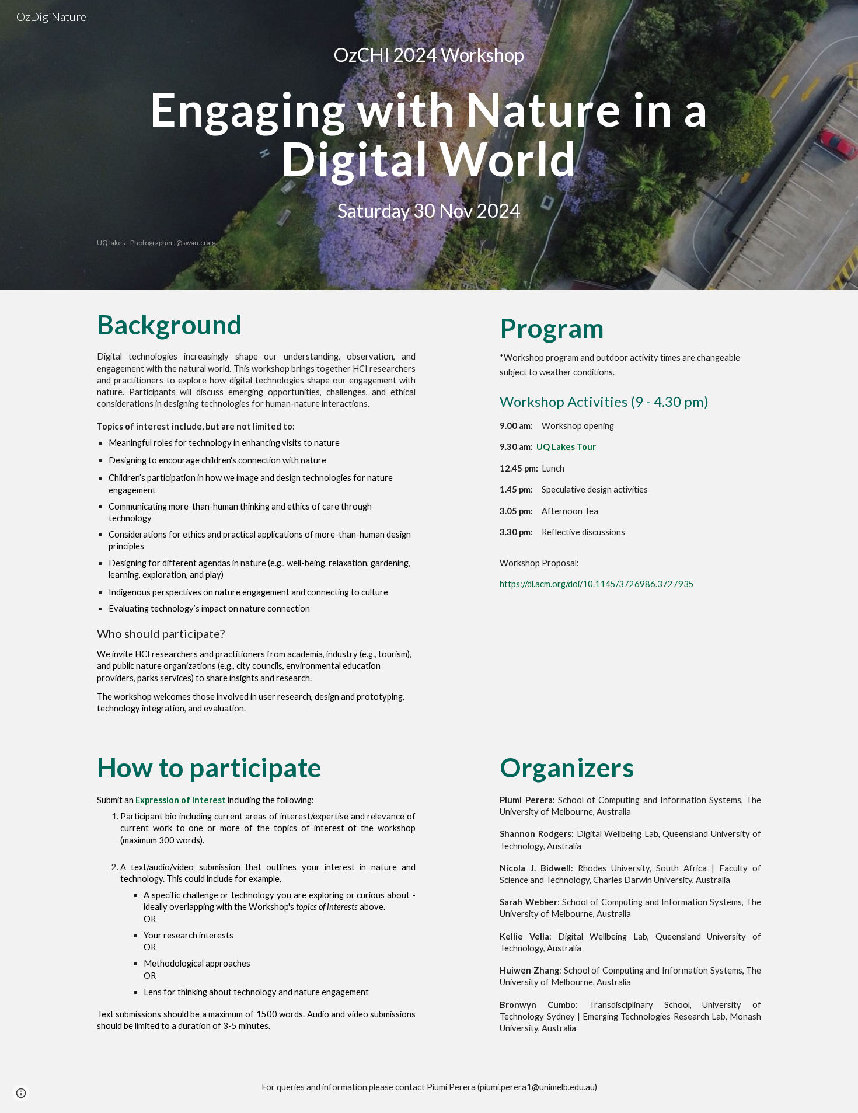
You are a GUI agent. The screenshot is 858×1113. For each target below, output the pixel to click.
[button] (21, 1093)
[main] (429, 55)
